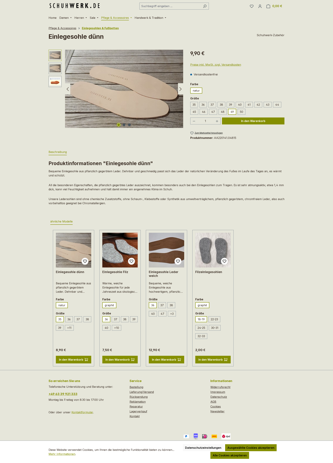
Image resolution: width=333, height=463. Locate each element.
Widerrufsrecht (220, 387)
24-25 (201, 328)
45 (194, 111)
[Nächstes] (180, 88)
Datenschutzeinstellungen (203, 447)
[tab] (58, 152)
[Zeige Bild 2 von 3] (124, 124)
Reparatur (136, 406)
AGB (213, 401)
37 (212, 104)
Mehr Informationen (62, 454)
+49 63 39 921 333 (63, 394)
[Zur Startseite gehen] (75, 5)
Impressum (217, 392)
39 (230, 104)
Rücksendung (139, 397)
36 (203, 104)
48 (222, 111)
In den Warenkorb (253, 121)
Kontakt (135, 416)
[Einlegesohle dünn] (124, 89)
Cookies (215, 406)
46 (203, 111)
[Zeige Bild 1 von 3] (118, 124)
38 (221, 104)
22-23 (214, 319)
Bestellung (136, 387)
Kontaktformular (82, 412)
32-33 (201, 336)
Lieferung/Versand (142, 392)
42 (258, 104)
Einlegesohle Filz (115, 272)
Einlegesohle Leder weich (163, 274)
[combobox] (170, 6)
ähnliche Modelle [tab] (61, 221)
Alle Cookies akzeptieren (230, 455)
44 (277, 104)
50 (241, 111)
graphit (109, 305)
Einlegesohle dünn (70, 272)
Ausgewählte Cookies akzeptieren (250, 447)
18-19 (201, 319)
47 (213, 111)
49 (232, 111)
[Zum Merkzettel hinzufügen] (85, 261)
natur (196, 90)
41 (249, 104)
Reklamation (138, 401)
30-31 (214, 328)
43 (267, 104)
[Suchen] (205, 6)
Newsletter (217, 411)
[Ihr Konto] (260, 6)
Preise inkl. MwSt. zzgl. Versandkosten (215, 64)
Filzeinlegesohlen (208, 272)
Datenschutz (218, 397)
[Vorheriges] (67, 88)
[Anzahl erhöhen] (217, 120)
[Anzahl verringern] (194, 120)
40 (240, 104)
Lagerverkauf (138, 411)
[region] (116, 89)
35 (194, 104)
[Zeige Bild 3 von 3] (129, 124)
